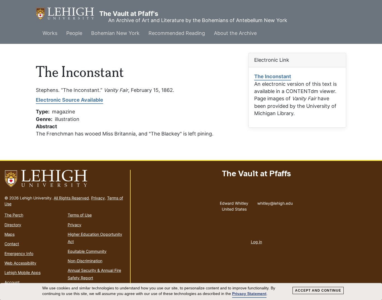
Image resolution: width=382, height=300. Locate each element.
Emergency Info (18, 253)
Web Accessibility (20, 263)
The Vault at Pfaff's (67, 13)
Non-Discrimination (85, 260)
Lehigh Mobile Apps (22, 272)
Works (50, 33)
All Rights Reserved (71, 198)
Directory (12, 224)
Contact (11, 243)
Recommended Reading (176, 33)
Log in (256, 241)
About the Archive (235, 33)
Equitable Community (87, 251)
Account (12, 282)
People (74, 33)
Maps (9, 234)
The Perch (13, 215)
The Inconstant (272, 76)
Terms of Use (80, 215)
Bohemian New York (115, 33)
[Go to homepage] (65, 179)
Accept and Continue (318, 290)
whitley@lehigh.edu (275, 202)
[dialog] (191, 291)
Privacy (98, 198)
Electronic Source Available (69, 99)
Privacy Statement (249, 293)
